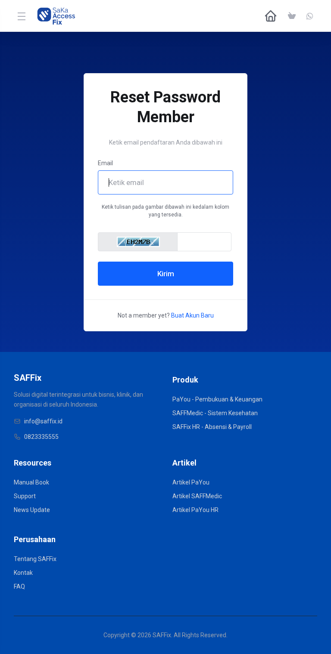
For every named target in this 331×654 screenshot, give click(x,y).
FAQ (19, 586)
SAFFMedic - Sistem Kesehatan (215, 413)
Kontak (23, 572)
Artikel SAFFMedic (197, 496)
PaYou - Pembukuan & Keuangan (217, 399)
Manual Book (31, 482)
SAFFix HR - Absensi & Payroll (212, 426)
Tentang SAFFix (35, 558)
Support (25, 496)
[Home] (270, 15)
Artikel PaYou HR (195, 509)
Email (105, 163)
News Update (32, 509)
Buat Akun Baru (192, 315)
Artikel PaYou (190, 482)
